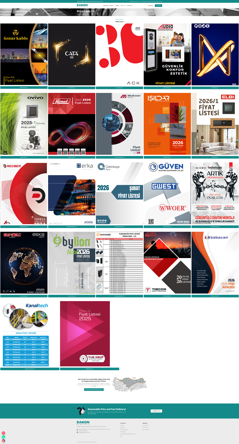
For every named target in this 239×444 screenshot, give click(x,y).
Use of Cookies (146, 429)
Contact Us (122, 427)
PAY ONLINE (158, 5)
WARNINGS (145, 423)
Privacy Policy (145, 425)
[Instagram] (3, 440)
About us (122, 425)
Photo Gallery (123, 431)
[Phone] (3, 437)
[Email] (3, 433)
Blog (121, 436)
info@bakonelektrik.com (134, 1)
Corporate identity (124, 429)
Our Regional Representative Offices (127, 433)
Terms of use (145, 427)
